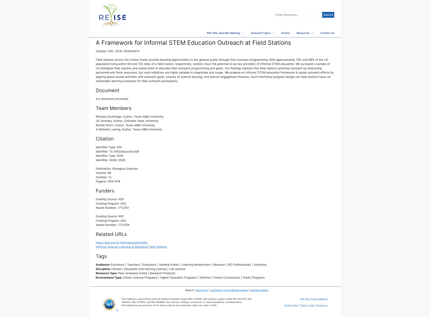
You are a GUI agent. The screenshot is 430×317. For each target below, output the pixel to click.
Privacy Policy (291, 305)
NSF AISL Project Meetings (314, 299)
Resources (303, 33)
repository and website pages (229, 290)
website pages (259, 290)
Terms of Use (307, 305)
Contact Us (327, 33)
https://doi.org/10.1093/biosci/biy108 (120, 242)
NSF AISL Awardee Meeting (223, 33)
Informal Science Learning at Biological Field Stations (131, 247)
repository (201, 290)
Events (286, 33)
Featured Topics (261, 33)
